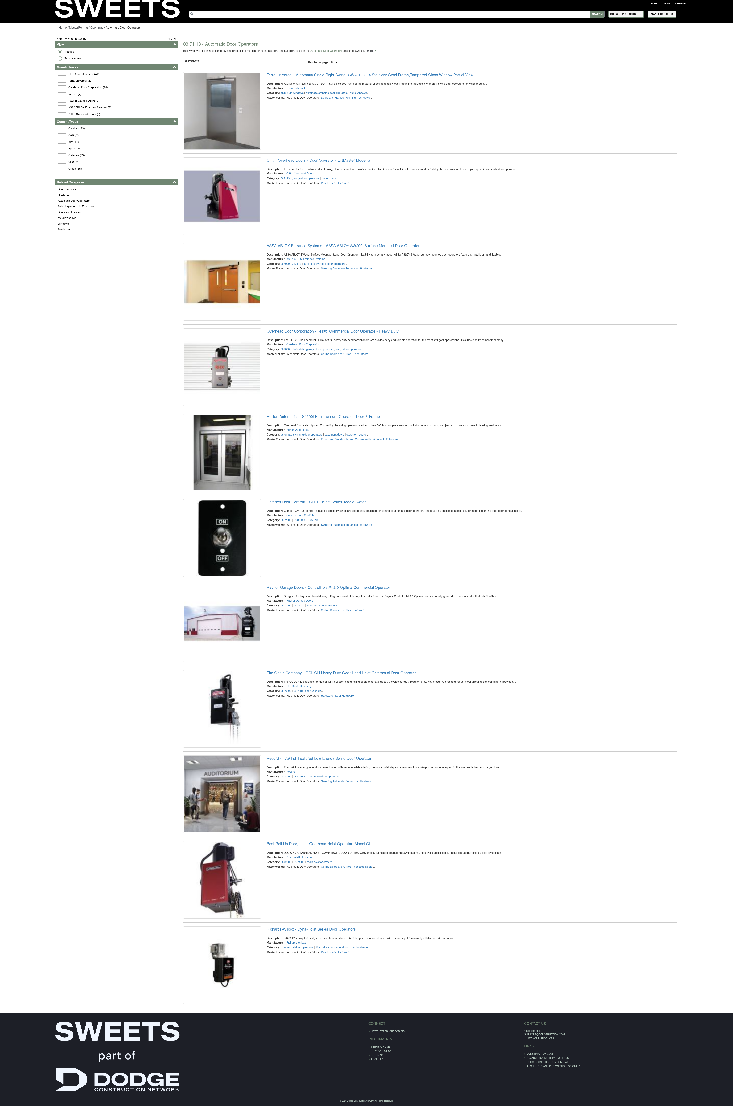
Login (666, 3)
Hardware (16, 194)
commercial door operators (281, 1075)
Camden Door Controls (284, 579)
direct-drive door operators (315, 1075)
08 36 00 (270, 976)
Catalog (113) (30, 128)
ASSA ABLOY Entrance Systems (289, 284)
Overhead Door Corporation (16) (41, 87)
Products (21, 51)
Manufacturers (25, 58)
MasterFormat (78, 27)
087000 (269, 289)
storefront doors (340, 485)
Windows (15, 223)
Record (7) (28, 94)
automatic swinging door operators (311, 93)
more (341, 51)
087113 (269, 191)
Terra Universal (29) (34, 80)
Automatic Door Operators (26, 200)
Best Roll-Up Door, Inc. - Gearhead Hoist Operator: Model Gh (303, 958)
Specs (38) (28, 148)
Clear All (143, 39)
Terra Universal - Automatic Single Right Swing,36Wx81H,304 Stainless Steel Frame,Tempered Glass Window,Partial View (354, 74)
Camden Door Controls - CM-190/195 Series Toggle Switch (300, 565)
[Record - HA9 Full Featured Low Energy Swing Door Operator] (200, 903)
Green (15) (28, 168)
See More (16, 229)
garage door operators (289, 191)
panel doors (313, 191)
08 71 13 (283, 682)
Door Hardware (19, 189)
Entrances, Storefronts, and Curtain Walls (330, 490)
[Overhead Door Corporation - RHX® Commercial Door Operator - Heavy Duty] (200, 412)
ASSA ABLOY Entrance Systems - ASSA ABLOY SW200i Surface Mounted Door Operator (327, 271)
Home (654, 3)
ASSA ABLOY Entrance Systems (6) (43, 107)
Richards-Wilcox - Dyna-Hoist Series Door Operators (295, 1056)
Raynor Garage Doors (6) (37, 100)
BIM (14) (27, 141)
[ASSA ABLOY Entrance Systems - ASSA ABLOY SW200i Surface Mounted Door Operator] (200, 313)
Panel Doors (312, 196)
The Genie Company (282, 775)
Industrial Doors (346, 981)
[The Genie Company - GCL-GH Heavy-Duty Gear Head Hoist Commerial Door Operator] (200, 804)
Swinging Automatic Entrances (28, 206)
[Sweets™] (117, 7)
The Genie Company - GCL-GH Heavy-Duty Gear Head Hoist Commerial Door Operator (325, 762)
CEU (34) (27, 161)
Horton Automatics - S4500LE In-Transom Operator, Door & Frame (307, 467)
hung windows (342, 93)
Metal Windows (19, 217)
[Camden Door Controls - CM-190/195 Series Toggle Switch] (200, 608)
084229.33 (284, 584)
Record (274, 873)
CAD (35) (27, 135)
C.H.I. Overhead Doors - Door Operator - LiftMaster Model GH (304, 172)
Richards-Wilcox (280, 1070)
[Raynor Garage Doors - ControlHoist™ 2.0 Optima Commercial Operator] (200, 706)
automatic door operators (306, 682)
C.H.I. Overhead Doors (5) (38, 114)
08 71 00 (270, 584)
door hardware (343, 1075)
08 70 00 (270, 682)
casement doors (318, 485)
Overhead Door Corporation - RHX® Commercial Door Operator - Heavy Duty (317, 369)
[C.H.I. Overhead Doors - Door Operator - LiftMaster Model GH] (200, 215)
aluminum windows (276, 93)
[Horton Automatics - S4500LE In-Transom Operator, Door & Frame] (200, 510)
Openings (96, 27)
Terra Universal (279, 88)
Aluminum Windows (342, 97)
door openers (297, 780)
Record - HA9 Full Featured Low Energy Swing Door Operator (303, 860)
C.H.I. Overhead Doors (284, 186)
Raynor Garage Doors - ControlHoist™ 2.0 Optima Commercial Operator (312, 663)
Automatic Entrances (369, 490)
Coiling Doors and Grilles (320, 392)
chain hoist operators (303, 976)
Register (681, 3)
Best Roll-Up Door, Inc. (284, 972)
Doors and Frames (21, 212)
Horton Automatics (281, 481)
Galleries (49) (30, 155)
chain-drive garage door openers (296, 387)
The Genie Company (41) (37, 73)
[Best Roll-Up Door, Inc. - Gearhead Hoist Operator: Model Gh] (200, 1001)
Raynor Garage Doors (283, 677)
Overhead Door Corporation (287, 382)
